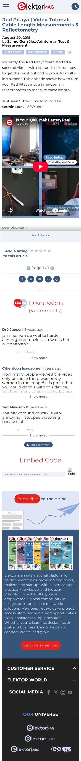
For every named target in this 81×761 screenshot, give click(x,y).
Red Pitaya (14, 52)
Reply (30, 352)
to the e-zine (42, 499)
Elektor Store (37, 52)
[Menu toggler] (6, 6)
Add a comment (40, 444)
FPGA (59, 52)
